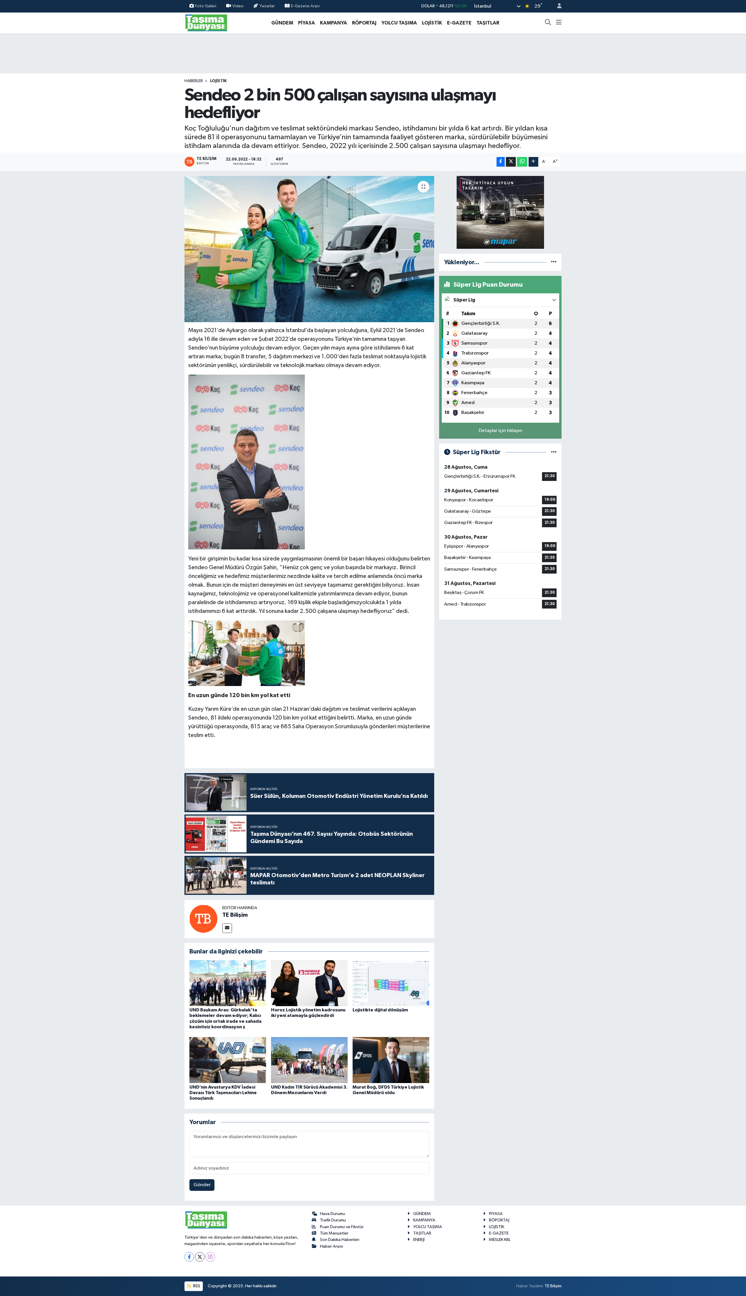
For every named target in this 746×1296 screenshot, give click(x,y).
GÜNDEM (282, 22)
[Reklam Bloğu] (500, 212)
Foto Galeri (205, 6)
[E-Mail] (227, 928)
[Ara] (548, 23)
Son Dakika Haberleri (339, 1239)
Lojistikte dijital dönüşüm (380, 1010)
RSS (196, 1286)
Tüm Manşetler (334, 1233)
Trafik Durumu (333, 1220)
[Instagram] (210, 1257)
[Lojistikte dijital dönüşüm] (391, 983)
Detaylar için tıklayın (500, 430)
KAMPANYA (333, 22)
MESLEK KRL (500, 1239)
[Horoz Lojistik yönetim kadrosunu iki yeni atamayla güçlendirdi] (309, 983)
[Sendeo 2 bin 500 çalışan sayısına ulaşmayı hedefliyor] (309, 249)
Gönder (202, 1184)
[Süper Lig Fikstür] (554, 452)
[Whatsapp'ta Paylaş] (522, 162)
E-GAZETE (459, 22)
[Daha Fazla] (533, 162)
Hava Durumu (332, 1214)
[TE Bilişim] (203, 918)
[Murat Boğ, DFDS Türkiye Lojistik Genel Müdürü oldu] (391, 1059)
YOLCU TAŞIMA (399, 22)
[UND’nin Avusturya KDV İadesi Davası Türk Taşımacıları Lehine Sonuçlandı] (227, 1059)
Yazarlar (267, 6)
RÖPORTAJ (364, 22)
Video (238, 6)
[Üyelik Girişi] (557, 6)
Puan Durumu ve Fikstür (342, 1227)
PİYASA (306, 22)
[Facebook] (189, 1257)
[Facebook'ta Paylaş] (501, 162)
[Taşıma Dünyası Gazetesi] (206, 22)
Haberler (193, 81)
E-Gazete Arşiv (305, 6)
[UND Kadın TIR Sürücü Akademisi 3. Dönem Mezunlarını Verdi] (309, 1059)
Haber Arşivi (331, 1246)
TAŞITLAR (487, 22)
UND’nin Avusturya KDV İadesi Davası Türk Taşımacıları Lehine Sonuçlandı (223, 1093)
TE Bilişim (235, 915)
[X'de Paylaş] (511, 162)
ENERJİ (419, 1239)
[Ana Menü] (559, 23)
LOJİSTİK (432, 22)
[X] (200, 1257)
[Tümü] (554, 262)
